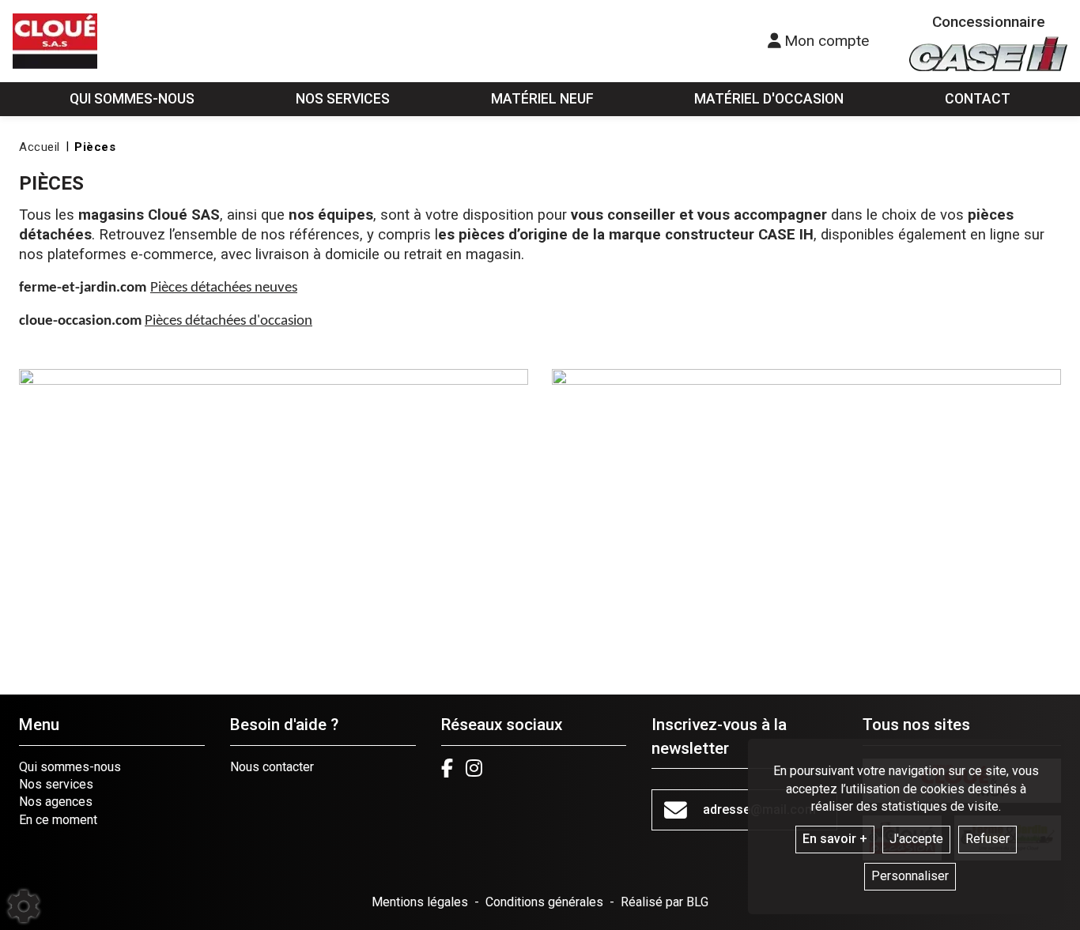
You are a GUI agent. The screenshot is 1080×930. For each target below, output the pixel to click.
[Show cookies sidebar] (24, 906)
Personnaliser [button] (910, 875)
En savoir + (834, 838)
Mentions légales (420, 901)
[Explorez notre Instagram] (474, 768)
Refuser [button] (987, 838)
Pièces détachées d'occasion (228, 321)
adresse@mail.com (759, 809)
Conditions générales (544, 901)
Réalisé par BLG (664, 901)
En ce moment (58, 819)
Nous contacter (272, 766)
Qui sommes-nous (70, 766)
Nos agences (56, 801)
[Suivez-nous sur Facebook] (447, 768)
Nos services (56, 784)
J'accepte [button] (916, 838)
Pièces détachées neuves (223, 288)
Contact (977, 99)
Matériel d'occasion (769, 99)
